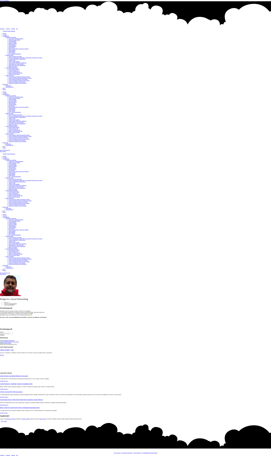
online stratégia (42, 419)
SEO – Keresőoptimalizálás (14, 54)
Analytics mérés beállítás (13, 61)
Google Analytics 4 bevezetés (15, 56)
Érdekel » (2, 355)
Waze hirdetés (11, 47)
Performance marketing (11, 37)
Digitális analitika (9, 55)
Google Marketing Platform (12, 67)
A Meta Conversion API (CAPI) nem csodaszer (11, 391)
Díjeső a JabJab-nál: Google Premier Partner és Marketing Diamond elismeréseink (20, 407)
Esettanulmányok (9, 87)
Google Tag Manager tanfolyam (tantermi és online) (20, 78)
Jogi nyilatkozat (117, 453)
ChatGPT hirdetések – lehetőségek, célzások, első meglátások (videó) (16, 383)
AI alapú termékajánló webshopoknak (16, 59)
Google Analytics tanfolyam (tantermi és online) (19, 76)
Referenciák (5, 84)
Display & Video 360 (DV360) (15, 73)
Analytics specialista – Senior (7, 350)
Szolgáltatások (6, 36)
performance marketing (10, 419)
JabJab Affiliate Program (13, 69)
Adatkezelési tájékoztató (126, 453)
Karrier (4, 89)
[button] (135, 319)
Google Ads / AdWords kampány (15, 38)
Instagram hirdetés (12, 43)
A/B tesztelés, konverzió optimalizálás (16, 65)
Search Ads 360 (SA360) (14, 74)
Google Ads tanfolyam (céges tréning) (16, 81)
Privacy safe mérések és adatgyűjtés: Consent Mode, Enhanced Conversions (25, 57)
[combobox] (6, 333)
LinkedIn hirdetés (12, 46)
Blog (4, 88)
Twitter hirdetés (11, 50)
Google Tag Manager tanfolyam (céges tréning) (19, 80)
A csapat (5, 34)
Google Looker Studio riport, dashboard (17, 62)
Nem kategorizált (13, 303)
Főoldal (4, 33)
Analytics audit (11, 60)
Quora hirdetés (11, 52)
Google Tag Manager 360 (14, 71)
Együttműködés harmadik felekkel (149, 453)
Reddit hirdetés (11, 51)
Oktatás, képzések (10, 75)
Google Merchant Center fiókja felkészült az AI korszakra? (14, 376)
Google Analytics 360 (13, 70)
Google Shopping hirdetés (14, 40)
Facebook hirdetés (12, 42)
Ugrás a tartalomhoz (4, 0)
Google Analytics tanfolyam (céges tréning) (18, 79)
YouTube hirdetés (12, 41)
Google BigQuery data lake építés (16, 64)
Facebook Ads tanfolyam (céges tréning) (17, 83)
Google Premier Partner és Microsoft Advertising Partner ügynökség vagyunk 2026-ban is (21, 399)
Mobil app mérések (12, 66)
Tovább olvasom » (4, 381)
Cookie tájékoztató (137, 453)
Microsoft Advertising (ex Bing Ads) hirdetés (18, 48)
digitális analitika (25, 419)
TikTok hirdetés (11, 45)
